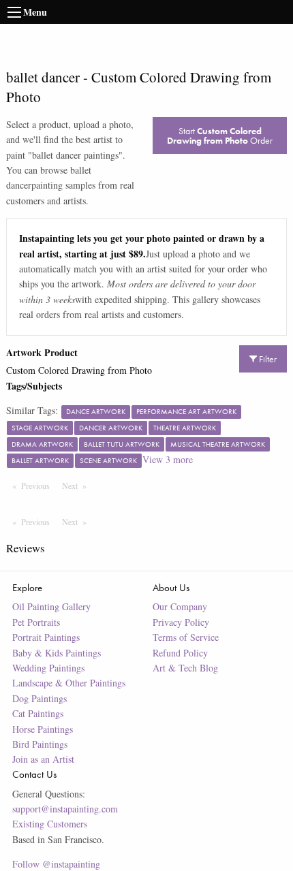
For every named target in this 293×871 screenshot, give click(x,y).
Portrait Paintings (46, 637)
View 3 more (167, 459)
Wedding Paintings (48, 667)
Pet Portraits (36, 622)
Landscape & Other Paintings (68, 682)
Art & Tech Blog (185, 667)
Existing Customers (49, 823)
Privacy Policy (181, 622)
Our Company (180, 606)
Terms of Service (186, 637)
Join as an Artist (43, 759)
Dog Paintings (39, 698)
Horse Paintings (42, 729)
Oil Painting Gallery (51, 606)
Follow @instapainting (56, 863)
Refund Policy (180, 652)
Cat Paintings (37, 713)
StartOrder (220, 135)
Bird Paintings (39, 744)
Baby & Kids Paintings (56, 652)
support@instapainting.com (65, 808)
